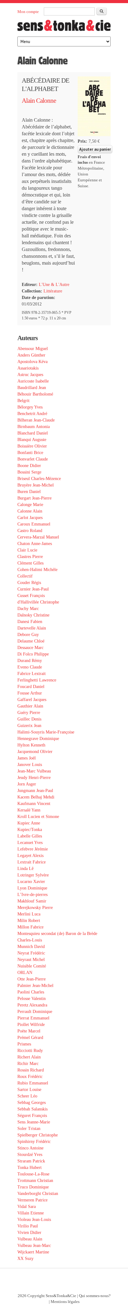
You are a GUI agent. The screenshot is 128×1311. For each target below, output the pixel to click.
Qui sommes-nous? (95, 1296)
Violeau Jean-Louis (34, 1219)
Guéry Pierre (28, 712)
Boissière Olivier (32, 446)
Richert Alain (29, 1057)
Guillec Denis (29, 719)
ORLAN (24, 972)
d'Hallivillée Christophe (38, 602)
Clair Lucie (27, 550)
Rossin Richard (30, 1070)
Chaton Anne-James (34, 543)
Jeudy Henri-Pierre (34, 777)
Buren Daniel (29, 491)
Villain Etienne (30, 1213)
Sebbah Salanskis (32, 1109)
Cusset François (31, 595)
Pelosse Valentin (31, 998)
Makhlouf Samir (31, 901)
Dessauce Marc (30, 647)
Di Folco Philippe (33, 654)
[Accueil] (64, 27)
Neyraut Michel (31, 959)
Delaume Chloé (30, 641)
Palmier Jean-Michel (35, 985)
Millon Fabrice (30, 927)
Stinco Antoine (30, 1148)
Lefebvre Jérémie (32, 849)
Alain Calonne (39, 100)
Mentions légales (65, 1302)
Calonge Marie (30, 504)
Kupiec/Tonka (29, 829)
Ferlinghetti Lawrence (36, 680)
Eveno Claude (29, 667)
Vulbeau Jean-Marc (34, 1245)
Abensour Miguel (32, 348)
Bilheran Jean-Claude (36, 420)
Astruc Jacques (30, 374)
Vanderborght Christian (37, 1193)
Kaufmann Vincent (33, 803)
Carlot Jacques (30, 517)
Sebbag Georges (31, 1102)
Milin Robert (28, 920)
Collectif (25, 576)
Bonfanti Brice (30, 452)
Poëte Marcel (28, 1031)
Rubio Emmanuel (32, 1083)
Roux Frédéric (30, 1076)
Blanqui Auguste (31, 439)
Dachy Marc (28, 608)
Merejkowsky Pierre (35, 907)
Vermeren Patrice (32, 1200)
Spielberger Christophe (37, 1135)
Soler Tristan (28, 1128)
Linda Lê (25, 868)
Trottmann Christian (35, 1180)
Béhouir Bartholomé (35, 394)
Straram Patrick (31, 1161)
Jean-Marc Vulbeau (34, 771)
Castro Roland (29, 530)
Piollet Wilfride (31, 1024)
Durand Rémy (29, 660)
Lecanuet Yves (30, 842)
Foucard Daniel (30, 686)
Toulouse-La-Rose (33, 1174)
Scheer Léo (27, 1096)
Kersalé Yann (28, 810)
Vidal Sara (26, 1206)
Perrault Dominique (34, 1011)
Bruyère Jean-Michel (35, 485)
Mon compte (28, 11)
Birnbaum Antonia (33, 426)
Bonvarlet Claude (32, 459)
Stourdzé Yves (29, 1154)
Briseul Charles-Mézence (39, 478)
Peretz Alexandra (32, 1005)
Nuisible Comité (31, 966)
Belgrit (23, 400)
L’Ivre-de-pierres (32, 894)
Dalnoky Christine (33, 615)
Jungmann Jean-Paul (35, 790)
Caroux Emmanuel (33, 524)
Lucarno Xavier (31, 881)
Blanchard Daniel (32, 433)
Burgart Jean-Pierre (34, 498)
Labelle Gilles (29, 836)
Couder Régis (29, 582)
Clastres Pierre (30, 556)
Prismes (24, 1044)
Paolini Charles (30, 992)
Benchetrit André (32, 413)
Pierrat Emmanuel (33, 1018)
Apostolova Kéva (32, 361)
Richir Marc (28, 1063)
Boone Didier (29, 465)
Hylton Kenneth (31, 745)
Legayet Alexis (30, 855)
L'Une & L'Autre (54, 284)
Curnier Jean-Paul (33, 589)
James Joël (26, 758)
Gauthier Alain (30, 706)
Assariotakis (28, 368)
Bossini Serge (29, 472)
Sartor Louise (29, 1089)
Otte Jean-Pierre (31, 979)
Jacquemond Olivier (35, 751)
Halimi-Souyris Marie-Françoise (45, 732)
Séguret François (32, 1115)
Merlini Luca (28, 914)
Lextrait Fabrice (31, 862)
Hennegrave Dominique (38, 738)
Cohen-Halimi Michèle (37, 569)
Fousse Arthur (29, 693)
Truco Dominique (33, 1187)
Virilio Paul (27, 1226)
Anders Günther (31, 355)
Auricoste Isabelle (33, 381)
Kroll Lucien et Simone (38, 816)
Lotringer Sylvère (33, 875)
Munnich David (31, 946)
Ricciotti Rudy (30, 1050)
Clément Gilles (30, 563)
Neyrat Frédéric (31, 953)
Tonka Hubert (29, 1167)
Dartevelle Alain (31, 628)
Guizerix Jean (29, 725)
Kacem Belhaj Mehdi (35, 797)
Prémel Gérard (30, 1037)
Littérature (52, 291)
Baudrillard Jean (31, 387)
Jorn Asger (26, 784)
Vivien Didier (29, 1232)
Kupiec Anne (28, 823)
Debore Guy (28, 634)
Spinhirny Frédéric (34, 1141)
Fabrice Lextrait (31, 673)
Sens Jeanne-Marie (33, 1122)
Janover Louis (29, 764)
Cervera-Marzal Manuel (38, 537)
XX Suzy (25, 1258)
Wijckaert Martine (33, 1252)
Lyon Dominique (32, 888)
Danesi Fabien (29, 621)
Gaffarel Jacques (31, 699)
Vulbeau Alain (29, 1239)
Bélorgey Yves (30, 407)
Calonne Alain (29, 511)
